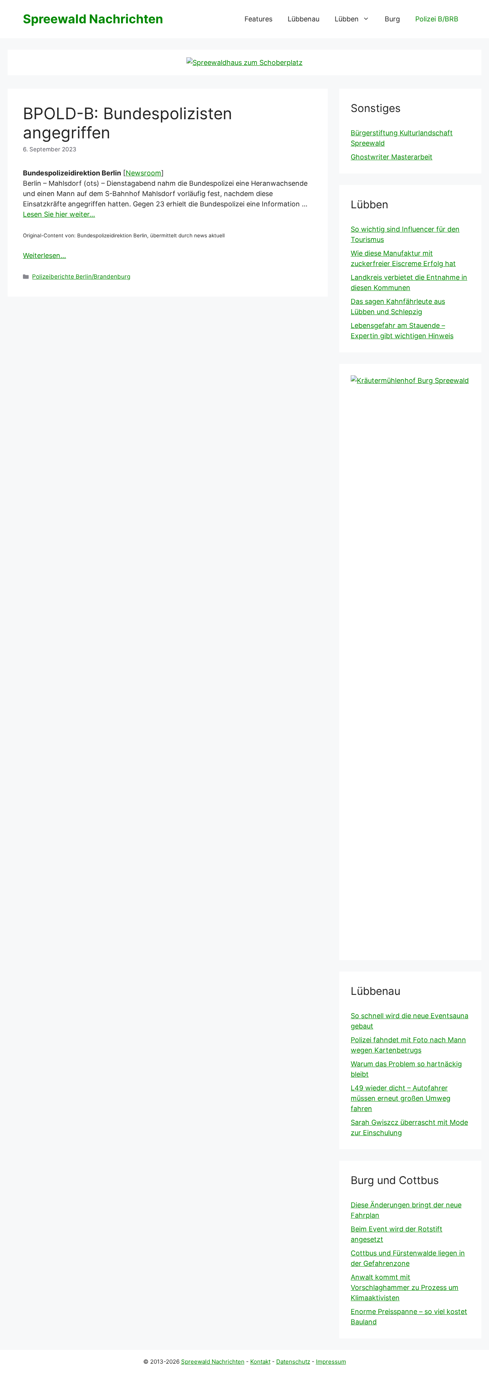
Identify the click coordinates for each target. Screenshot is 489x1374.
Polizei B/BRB (436, 19)
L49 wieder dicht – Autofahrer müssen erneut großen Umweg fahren (400, 1098)
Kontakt (260, 1361)
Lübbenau (303, 19)
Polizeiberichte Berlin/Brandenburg (81, 276)
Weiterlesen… (44, 255)
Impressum (331, 1361)
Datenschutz (293, 1361)
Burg (392, 19)
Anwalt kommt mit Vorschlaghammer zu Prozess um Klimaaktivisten (404, 1287)
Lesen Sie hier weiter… (59, 214)
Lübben (347, 19)
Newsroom (143, 173)
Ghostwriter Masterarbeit (391, 157)
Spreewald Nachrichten (93, 18)
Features (258, 19)
